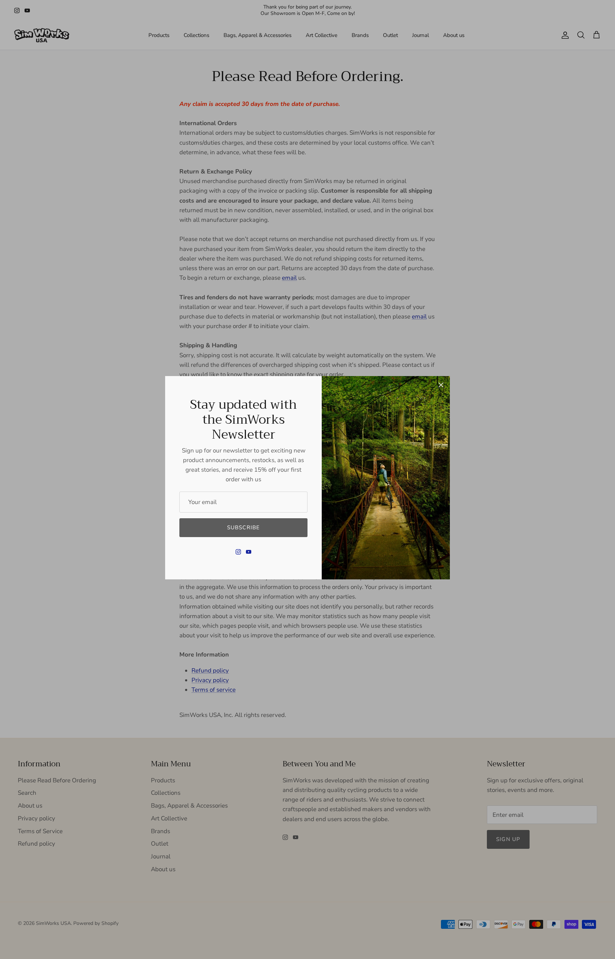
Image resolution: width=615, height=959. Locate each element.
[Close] (441, 385)
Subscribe (243, 527)
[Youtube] (248, 551)
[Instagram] (238, 551)
